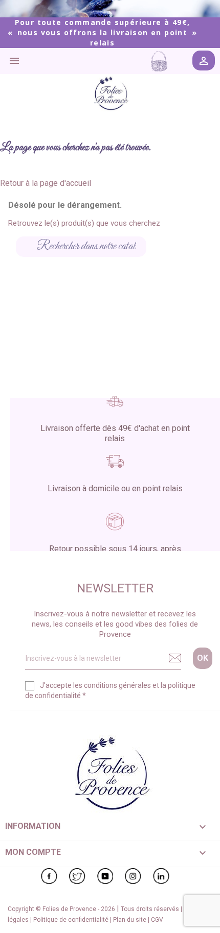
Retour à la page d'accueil (45, 183)
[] (142, 253)
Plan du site (130, 919)
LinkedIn (161, 876)
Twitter (77, 876)
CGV (157, 919)
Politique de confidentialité (71, 919)
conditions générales (117, 685)
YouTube (105, 876)
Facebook (49, 876)
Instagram (133, 876)
